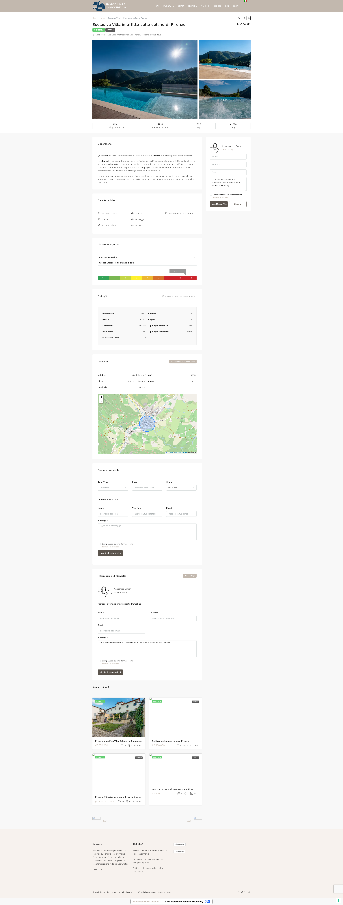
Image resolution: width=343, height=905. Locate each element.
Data (134, 482)
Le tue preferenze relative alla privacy (183, 901)
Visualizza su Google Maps (184, 362)
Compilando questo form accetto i (118, 545)
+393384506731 (120, 592)
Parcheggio (139, 219)
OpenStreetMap (181, 452)
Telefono (136, 508)
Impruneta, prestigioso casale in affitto (172, 789)
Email (169, 508)
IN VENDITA (192, 6)
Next (189, 821)
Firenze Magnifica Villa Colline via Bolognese (118, 741)
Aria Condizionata (109, 213)
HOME (157, 6)
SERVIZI (181, 6)
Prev (105, 821)
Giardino (138, 213)
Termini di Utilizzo (110, 547)
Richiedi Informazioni (110, 672)
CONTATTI (236, 6)
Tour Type (103, 482)
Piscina (138, 225)
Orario (169, 482)
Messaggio (103, 520)
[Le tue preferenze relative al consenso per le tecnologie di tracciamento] (338, 900)
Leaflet (170, 452)
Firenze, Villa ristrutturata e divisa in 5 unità (118, 797)
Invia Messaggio (219, 204)
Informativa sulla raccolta (146, 901)
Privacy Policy (179, 844)
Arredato (105, 219)
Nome (101, 508)
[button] (101, 397)
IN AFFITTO (205, 6)
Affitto (110, 30)
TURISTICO (217, 6)
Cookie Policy (179, 851)
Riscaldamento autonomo (180, 213)
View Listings (190, 576)
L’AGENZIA (167, 6)
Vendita (139, 701)
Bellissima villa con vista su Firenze (170, 741)
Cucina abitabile (108, 225)
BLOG (227, 6)
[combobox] (113, 488)
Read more (97, 869)
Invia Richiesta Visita (110, 553)
